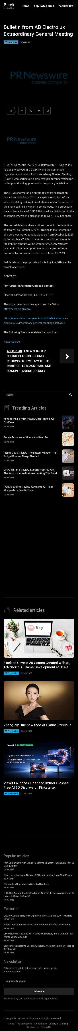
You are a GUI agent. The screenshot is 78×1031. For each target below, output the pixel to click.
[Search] (70, 395)
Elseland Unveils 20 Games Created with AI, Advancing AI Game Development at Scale (37, 665)
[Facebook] (22, 110)
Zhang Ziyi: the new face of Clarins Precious (37, 725)
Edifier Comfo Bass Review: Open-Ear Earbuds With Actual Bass (37, 924)
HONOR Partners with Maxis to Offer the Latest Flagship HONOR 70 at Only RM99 (39, 864)
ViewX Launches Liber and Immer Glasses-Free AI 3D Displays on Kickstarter (37, 785)
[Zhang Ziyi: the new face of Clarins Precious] (39, 700)
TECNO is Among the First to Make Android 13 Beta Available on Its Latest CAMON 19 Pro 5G (39, 894)
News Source (12, 342)
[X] (30, 110)
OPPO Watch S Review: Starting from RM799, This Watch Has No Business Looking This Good (30, 471)
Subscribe (39, 991)
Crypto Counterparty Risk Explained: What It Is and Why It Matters (38, 915)
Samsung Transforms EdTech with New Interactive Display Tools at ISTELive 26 (39, 947)
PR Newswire (11, 42)
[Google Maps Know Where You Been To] (68, 439)
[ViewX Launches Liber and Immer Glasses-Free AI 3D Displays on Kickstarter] (39, 758)
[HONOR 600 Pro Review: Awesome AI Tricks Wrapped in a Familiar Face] (68, 490)
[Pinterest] (38, 110)
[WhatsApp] (47, 110)
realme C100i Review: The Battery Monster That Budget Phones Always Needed (30, 454)
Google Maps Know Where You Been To (26, 437)
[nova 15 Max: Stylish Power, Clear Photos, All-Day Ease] (68, 422)
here (21, 267)
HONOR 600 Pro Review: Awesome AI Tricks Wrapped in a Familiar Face (28, 488)
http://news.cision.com (17, 309)
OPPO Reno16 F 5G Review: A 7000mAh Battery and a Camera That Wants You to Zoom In (38, 935)
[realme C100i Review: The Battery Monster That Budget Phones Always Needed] (68, 456)
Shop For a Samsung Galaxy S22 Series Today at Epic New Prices (38, 875)
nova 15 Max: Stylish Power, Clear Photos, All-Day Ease (29, 420)
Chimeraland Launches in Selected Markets (26, 884)
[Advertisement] (39, 542)
